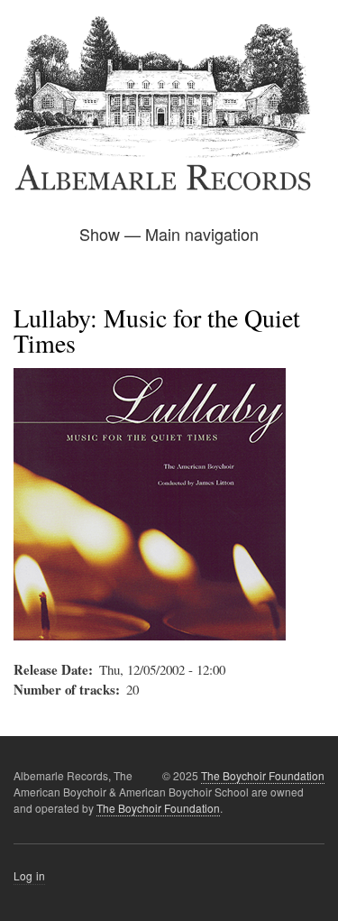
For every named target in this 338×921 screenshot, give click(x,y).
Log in (29, 875)
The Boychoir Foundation (262, 775)
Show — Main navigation (169, 233)
